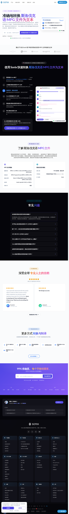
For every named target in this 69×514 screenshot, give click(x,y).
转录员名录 (7, 499)
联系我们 (54, 495)
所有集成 (54, 469)
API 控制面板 (39, 464)
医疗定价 (22, 469)
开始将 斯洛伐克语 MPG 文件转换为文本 (16, 128)
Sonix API (38, 460)
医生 (22, 464)
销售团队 (38, 450)
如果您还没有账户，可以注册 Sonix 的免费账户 (16, 79)
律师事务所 (7, 469)
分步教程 (22, 492)
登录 (55, 2)
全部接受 (8, 508)
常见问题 (22, 490)
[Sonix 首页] (5, 2)
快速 (38, 427)
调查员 (6, 476)
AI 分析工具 (23, 441)
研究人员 (54, 444)
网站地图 (27, 511)
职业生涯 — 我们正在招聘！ (58, 490)
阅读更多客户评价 (33, 314)
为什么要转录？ (24, 495)
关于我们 (54, 488)
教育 (38, 444)
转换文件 (29, 2)
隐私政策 (32, 511)
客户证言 (38, 492)
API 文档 (38, 462)
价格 (34, 2)
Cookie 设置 (44, 511)
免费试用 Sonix (62, 2)
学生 (54, 450)
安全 (45, 427)
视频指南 (24, 403)
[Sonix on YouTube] (39, 431)
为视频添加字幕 (24, 446)
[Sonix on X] (32, 431)
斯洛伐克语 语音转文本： (11, 26)
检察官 (6, 464)
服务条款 (37, 511)
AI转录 (32, 427)
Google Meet (55, 464)
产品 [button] (12, 2)
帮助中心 (15, 403)
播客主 (54, 446)
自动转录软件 (7, 444)
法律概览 (6, 460)
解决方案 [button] (18, 2)
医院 (22, 467)
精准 (41, 427)
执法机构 (6, 462)
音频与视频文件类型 (9, 490)
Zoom (54, 460)
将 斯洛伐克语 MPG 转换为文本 (29, 32)
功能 (6, 441)
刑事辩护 (6, 467)
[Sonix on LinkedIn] (35, 431)
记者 (54, 441)
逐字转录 (6, 448)
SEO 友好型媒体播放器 (25, 444)
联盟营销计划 (39, 467)
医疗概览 (22, 460)
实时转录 (6, 450)
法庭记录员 (7, 474)
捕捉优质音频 (23, 497)
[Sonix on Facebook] (28, 431)
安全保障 (54, 497)
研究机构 (38, 448)
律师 (6, 471)
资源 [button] (23, 2)
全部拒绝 (20, 508)
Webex (54, 467)
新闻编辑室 (39, 446)
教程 (19, 403)
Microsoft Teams (56, 462)
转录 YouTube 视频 (24, 448)
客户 (38, 490)
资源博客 (6, 497)
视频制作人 (55, 448)
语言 (6, 488)
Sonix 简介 (7, 495)
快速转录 (6, 446)
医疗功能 (22, 462)
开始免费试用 (47, 376)
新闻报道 (54, 492)
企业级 (38, 441)
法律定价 (6, 478)
